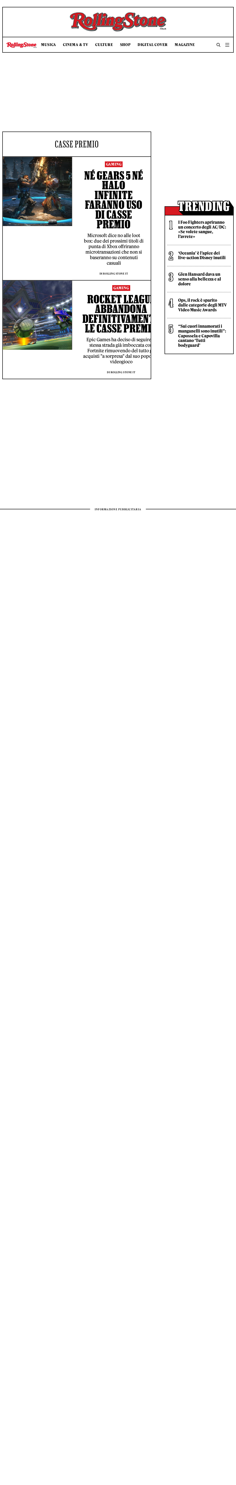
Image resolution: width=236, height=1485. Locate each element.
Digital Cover (153, 44)
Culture (104, 44)
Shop (125, 44)
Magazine (185, 44)
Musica (48, 44)
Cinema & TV (75, 44)
